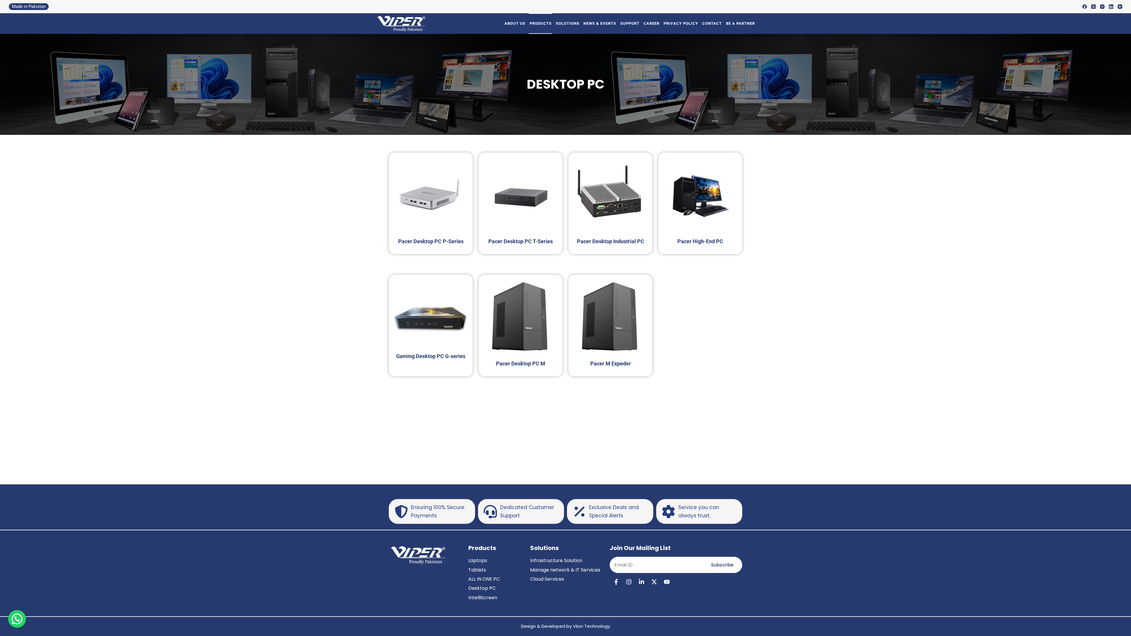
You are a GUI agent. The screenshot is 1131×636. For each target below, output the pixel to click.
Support (629, 23)
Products (541, 23)
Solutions (567, 23)
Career (651, 23)
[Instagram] (1102, 6)
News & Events (599, 23)
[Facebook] (1084, 6)
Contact (712, 23)
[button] (17, 619)
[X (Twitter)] (1093, 6)
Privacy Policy (681, 23)
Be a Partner (740, 23)
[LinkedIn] (1111, 6)
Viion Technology (591, 626)
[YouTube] (1120, 6)
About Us (515, 23)
